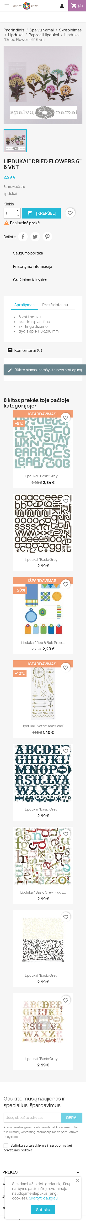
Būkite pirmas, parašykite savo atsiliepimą (48, 370)
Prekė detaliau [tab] (55, 304)
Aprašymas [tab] (24, 304)
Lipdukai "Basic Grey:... (43, 476)
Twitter (35, 236)
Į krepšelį (41, 213)
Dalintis (23, 236)
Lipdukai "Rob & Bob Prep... (43, 642)
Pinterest (47, 236)
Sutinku (43, 1209)
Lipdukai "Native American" (43, 726)
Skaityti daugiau (43, 1198)
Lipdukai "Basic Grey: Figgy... (43, 892)
